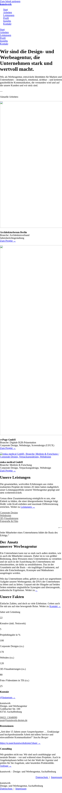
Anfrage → (5, 766)
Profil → (36, 590)
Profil (6, 18)
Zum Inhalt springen (10, 1)
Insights (7, 21)
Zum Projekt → (8, 240)
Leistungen (8, 15)
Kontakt (7, 23)
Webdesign (5, 515)
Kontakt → (55, 606)
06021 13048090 (8, 717)
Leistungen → (28, 507)
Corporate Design (9, 512)
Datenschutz (42, 777)
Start (5, 9)
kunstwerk (6, 4)
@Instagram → (7, 697)
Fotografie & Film (9, 521)
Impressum (56, 777)
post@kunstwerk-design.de (13, 720)
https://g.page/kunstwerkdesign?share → (20, 743)
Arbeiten (7, 12)
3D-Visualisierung (9, 518)
